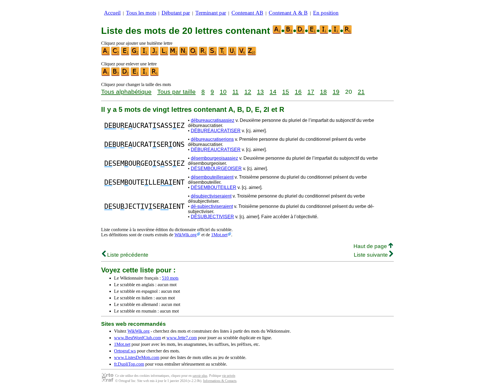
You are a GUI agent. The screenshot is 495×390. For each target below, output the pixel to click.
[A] (106, 54)
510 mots (170, 278)
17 (310, 91)
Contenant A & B (288, 13)
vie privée (228, 376)
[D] (125, 74)
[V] (242, 54)
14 (273, 91)
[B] (116, 74)
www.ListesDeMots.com (136, 357)
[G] (135, 54)
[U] (232, 54)
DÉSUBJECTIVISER (212, 216)
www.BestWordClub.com (137, 337)
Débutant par (176, 13)
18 (323, 91)
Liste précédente (127, 255)
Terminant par (210, 13)
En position (326, 13)
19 (336, 91)
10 (223, 91)
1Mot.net (219, 234)
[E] (125, 54)
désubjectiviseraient (211, 196)
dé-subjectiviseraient (212, 206)
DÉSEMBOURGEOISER (216, 168)
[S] (213, 54)
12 (247, 91)
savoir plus (199, 376)
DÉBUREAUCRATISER (216, 130)
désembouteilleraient (212, 177)
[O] (194, 54)
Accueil (112, 13)
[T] (223, 54)
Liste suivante (371, 255)
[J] (155, 54)
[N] (184, 54)
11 (235, 91)
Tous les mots (141, 13)
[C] (116, 54)
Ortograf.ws (125, 350)
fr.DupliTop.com (129, 364)
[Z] (252, 54)
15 (285, 91)
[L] (164, 54)
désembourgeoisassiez (214, 158)
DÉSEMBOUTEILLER (213, 187)
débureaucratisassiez (212, 120)
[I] (145, 54)
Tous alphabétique (126, 91)
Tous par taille (176, 91)
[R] (203, 54)
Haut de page (370, 246)
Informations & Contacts (220, 381)
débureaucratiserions (212, 139)
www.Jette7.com (181, 337)
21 (361, 91)
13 (260, 91)
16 (298, 91)
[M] (174, 54)
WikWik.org (185, 234)
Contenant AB (247, 13)
